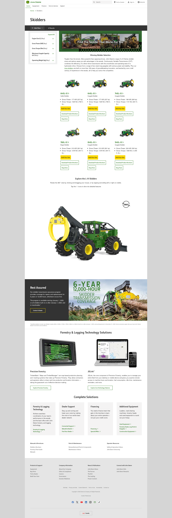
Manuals (32, 452)
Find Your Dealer (67, 431)
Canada (87, 513)
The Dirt (90, 474)
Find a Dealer (34, 474)
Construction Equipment (127, 431)
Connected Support (68, 426)
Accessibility (99, 487)
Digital (62, 6)
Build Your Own (65, 108)
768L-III (63, 142)
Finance (44, 6)
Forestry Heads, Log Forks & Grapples (128, 428)
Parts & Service (53, 6)
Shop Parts (65, 119)
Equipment (35, 6)
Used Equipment (125, 424)
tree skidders (68, 68)
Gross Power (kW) (39, 43)
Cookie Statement (82, 487)
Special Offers (95, 431)
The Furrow (91, 471)
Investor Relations (64, 479)
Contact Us (106, 487)
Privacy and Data (73, 487)
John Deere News (93, 469)
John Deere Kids (121, 469)
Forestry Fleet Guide (36, 449)
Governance (62, 476)
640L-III (64, 93)
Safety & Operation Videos (115, 447)
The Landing (91, 476)
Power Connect (92, 479)
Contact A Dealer (39, 311)
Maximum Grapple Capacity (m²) (40, 54)
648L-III (91, 93)
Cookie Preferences (86, 495)
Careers (61, 474)
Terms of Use (92, 487)
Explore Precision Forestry (42, 388)
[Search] (93, 2)
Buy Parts (33, 471)
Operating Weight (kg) (41, 60)
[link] (141, 2)
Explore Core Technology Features (102, 388)
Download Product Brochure (70, 114)
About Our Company (65, 469)
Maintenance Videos (75, 449)
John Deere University (113, 449)
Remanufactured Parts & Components (80, 447)
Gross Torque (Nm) (39, 48)
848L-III (91, 142)
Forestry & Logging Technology (39, 430)
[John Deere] (34, 2)
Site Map (65, 487)
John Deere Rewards (123, 471)
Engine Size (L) (38, 38)
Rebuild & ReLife (67, 429)
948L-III (118, 142)
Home (28, 6)
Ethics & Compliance (65, 471)
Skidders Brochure (35, 447)
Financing (94, 429)
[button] (106, 232)
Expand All (51, 34)
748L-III (118, 93)
